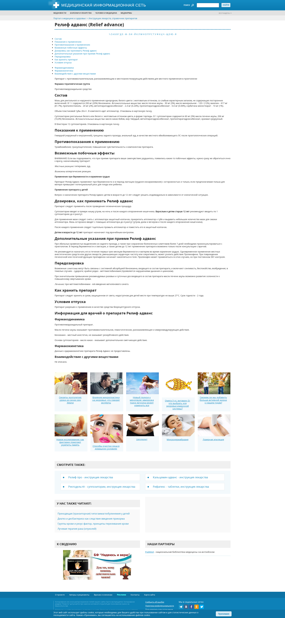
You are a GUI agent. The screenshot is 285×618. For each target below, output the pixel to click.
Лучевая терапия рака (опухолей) (77, 528)
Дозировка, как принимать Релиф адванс (76, 50)
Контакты (135, 594)
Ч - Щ (165, 34)
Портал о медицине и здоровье (69, 18)
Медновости (59, 13)
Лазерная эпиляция (213, 439)
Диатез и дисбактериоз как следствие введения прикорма (91, 518)
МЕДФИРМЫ (126, 13)
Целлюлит (141, 439)
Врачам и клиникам (103, 594)
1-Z (110, 34)
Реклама (121, 594)
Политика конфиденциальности (159, 606)
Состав (58, 38)
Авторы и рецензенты (79, 594)
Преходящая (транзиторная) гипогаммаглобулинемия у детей (94, 513)
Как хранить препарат (66, 59)
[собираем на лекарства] (97, 568)
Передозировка (63, 56)
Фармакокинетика (64, 70)
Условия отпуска (63, 62)
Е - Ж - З (126, 34)
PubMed (149, 551)
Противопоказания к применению (72, 44)
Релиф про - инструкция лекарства (90, 477)
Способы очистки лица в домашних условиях (106, 447)
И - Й (133, 34)
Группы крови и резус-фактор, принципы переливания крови (93, 523)
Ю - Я (173, 34)
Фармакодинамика (64, 67)
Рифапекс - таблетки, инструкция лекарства (181, 486)
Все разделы (224, 13)
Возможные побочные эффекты (71, 47)
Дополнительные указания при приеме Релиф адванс (82, 53)
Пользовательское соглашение (159, 609)
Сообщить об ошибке (154, 602)
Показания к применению (68, 41)
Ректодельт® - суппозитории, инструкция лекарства (101, 486)
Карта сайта (149, 594)
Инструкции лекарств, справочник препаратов (113, 18)
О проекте (60, 594)
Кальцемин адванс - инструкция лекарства (180, 477)
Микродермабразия (177, 439)
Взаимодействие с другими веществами (75, 73)
